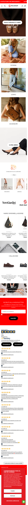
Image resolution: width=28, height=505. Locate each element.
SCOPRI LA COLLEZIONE (13, 248)
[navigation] (11, 175)
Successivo (18, 344)
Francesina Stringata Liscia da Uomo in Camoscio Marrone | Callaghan (8, 277)
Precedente (6, 344)
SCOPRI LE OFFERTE (13, 290)
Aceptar (13, 490)
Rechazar (12, 495)
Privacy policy (6, 314)
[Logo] (8, 202)
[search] (5, 6)
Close (24, 1)
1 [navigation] (12, 34)
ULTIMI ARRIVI (13, 145)
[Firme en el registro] (22, 6)
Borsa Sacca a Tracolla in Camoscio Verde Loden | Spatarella (9, 234)
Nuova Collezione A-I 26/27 (13, 22)
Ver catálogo (2, 6)
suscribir (13, 318)
